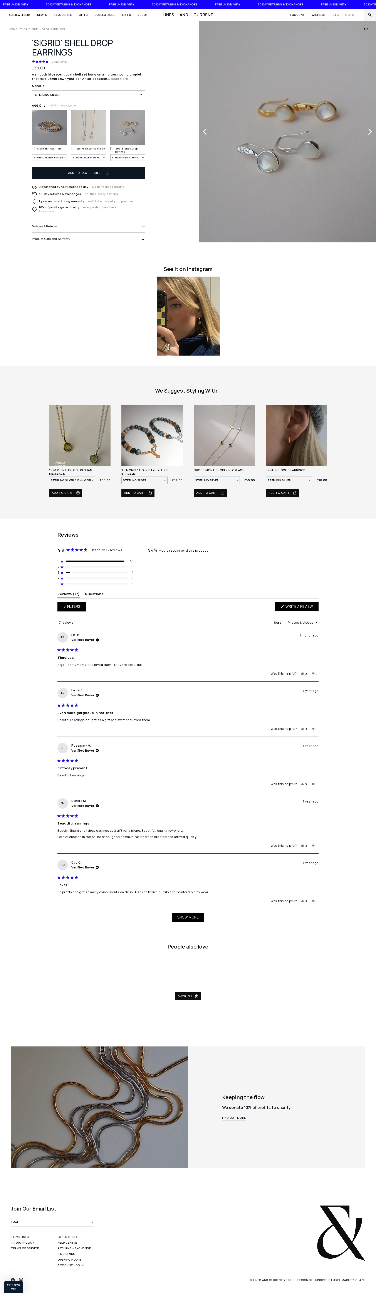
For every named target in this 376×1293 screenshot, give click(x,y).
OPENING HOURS (70, 1259)
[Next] (369, 131)
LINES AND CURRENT (268, 1280)
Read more (46, 211)
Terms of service (25, 1248)
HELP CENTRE (67, 1242)
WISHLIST (319, 15)
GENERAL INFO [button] (68, 1237)
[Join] (91, 1221)
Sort (278, 622)
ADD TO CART (63, 493)
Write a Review (302, 607)
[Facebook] (13, 1280)
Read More (119, 79)
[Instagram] (21, 1280)
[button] (21, 15)
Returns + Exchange (74, 1248)
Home (13, 29)
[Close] (370, 15)
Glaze (360, 1280)
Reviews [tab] (68, 593)
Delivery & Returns (44, 226)
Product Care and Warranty (51, 239)
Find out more (234, 1118)
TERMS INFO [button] (20, 1237)
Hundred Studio (327, 1280)
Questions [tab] (94, 593)
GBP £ (349, 15)
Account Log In (71, 1265)
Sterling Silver (47, 95)
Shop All (185, 996)
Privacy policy (22, 1242)
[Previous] (205, 131)
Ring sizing (67, 1254)
